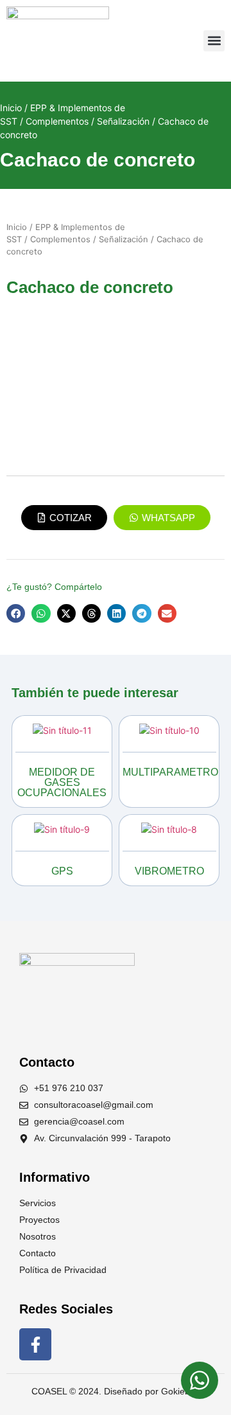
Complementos (57, 121)
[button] (214, 40)
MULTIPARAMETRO (170, 772)
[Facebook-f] (35, 1344)
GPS (62, 871)
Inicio (11, 107)
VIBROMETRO (169, 871)
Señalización (123, 121)
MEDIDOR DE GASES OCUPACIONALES (62, 782)
